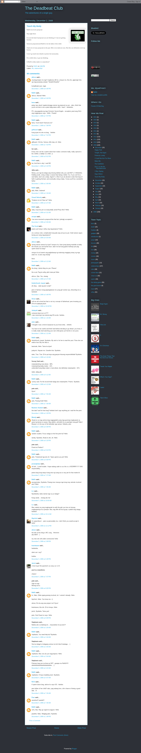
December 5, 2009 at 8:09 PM (41, 618)
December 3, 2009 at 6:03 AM (41, 237)
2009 (95, 145)
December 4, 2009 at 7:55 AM (41, 394)
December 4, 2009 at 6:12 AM (41, 384)
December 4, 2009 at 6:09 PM (41, 427)
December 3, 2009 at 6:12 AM (41, 261)
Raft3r (34, 93)
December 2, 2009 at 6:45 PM (41, 89)
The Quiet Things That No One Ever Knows (107, 357)
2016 (95, 128)
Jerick (34, 563)
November (98, 180)
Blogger (74, 748)
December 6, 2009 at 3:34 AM (41, 637)
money (93, 253)
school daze (95, 272)
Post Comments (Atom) (60, 735)
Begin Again (104, 304)
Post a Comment (34, 720)
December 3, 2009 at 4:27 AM (41, 203)
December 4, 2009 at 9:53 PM (41, 450)
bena (33, 102)
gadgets (93, 233)
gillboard (35, 130)
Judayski (35, 310)
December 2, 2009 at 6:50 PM (41, 98)
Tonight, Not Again (100, 153)
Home (56, 728)
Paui (33, 697)
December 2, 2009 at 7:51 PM (41, 135)
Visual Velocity (37, 197)
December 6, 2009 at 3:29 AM (41, 627)
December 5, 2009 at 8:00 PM (41, 588)
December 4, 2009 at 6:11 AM (41, 375)
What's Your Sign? (106, 377)
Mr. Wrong (103, 314)
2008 (95, 212)
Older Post (81, 728)
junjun (93, 240)
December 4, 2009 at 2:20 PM (41, 413)
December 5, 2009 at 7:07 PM (41, 577)
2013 (95, 134)
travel (93, 289)
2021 (95, 117)
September (99, 186)
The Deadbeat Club (44, 8)
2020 (95, 120)
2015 (95, 131)
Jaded (102, 387)
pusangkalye (36, 464)
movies (93, 256)
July (96, 191)
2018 (95, 125)
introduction (94, 236)
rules (92, 269)
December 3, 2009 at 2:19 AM (41, 193)
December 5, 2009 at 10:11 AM (41, 514)
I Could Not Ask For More (103, 158)
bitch (92, 223)
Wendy (34, 417)
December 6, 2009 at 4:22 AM (41, 668)
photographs (95, 263)
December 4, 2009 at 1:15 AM (41, 318)
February (98, 205)
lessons (93, 243)
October (98, 183)
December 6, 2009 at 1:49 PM (41, 716)
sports (93, 279)
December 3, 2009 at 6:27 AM (41, 279)
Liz (33, 491)
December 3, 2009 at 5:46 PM (41, 294)
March (97, 203)
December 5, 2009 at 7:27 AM (41, 475)
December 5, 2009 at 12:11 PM (41, 526)
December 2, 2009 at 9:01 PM (41, 156)
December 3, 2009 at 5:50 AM (41, 222)
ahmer (34, 530)
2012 (95, 137)
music (93, 259)
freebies (93, 230)
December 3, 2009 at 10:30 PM (41, 306)
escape (34, 216)
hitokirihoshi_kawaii (38, 283)
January (98, 208)
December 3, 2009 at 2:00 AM (41, 183)
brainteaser (35, 545)
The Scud (35, 226)
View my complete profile (99, 95)
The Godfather (99, 164)
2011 (95, 139)
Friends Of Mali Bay (97, 106)
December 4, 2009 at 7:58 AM (41, 403)
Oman (34, 299)
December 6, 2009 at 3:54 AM (41, 656)
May (96, 197)
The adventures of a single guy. (39, 13)
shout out (94, 276)
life (33, 68)
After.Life (103, 325)
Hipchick (35, 518)
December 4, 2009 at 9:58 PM (41, 460)
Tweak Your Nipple (106, 366)
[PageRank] (95, 76)
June (97, 194)
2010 (95, 142)
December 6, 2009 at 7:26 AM (41, 693)
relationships (38, 68)
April (96, 200)
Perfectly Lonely (100, 155)
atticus (34, 77)
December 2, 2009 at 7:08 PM (41, 125)
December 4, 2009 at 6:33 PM (41, 440)
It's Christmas (104, 345)
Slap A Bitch (98, 174)
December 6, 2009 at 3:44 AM (41, 647)
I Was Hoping (99, 171)
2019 (95, 122)
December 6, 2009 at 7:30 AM (41, 703)
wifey (92, 292)
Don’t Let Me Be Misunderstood (100, 167)
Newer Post (31, 728)
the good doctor (96, 285)
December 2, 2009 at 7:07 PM (41, 116)
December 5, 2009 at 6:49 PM (41, 559)
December (98, 147)
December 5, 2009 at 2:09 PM (41, 541)
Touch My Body (100, 177)
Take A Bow (104, 398)
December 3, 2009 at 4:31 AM (41, 212)
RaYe (33, 682)
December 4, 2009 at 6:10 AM (41, 357)
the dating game (96, 282)
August (97, 188)
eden (33, 322)
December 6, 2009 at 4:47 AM (41, 678)
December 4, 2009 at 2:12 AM (41, 333)
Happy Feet (98, 150)
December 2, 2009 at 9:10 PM (41, 166)
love (92, 250)
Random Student (37, 408)
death (93, 227)
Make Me (98, 161)
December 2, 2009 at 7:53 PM (41, 145)
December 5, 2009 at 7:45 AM (41, 487)
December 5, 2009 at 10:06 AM (41, 500)
